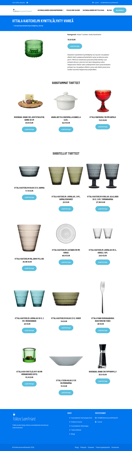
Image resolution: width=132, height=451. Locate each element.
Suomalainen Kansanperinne (81, 418)
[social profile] (27, 2)
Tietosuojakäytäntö (103, 447)
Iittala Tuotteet (82, 34)
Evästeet (91, 447)
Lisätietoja (74, 46)
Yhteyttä (83, 447)
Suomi (97, 2)
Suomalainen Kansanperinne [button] (50, 10)
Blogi (109, 10)
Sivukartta (115, 447)
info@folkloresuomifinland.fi (109, 2)
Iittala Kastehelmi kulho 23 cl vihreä (66, 318)
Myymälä (120, 10)
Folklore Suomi (73, 10)
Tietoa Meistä (76, 430)
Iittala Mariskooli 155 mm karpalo (103, 117)
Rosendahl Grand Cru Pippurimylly (103, 371)
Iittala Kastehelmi (95, 34)
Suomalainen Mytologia (93, 10)
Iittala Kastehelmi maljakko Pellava (29, 258)
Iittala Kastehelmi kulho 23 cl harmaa (29, 187)
